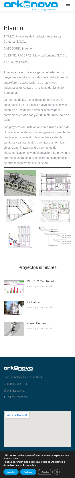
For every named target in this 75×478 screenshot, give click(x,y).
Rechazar (28, 472)
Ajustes (45, 472)
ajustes (31, 465)
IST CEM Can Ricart (40, 281)
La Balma (33, 302)
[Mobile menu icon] (67, 5)
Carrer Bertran (36, 323)
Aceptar (11, 472)
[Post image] (14, 287)
